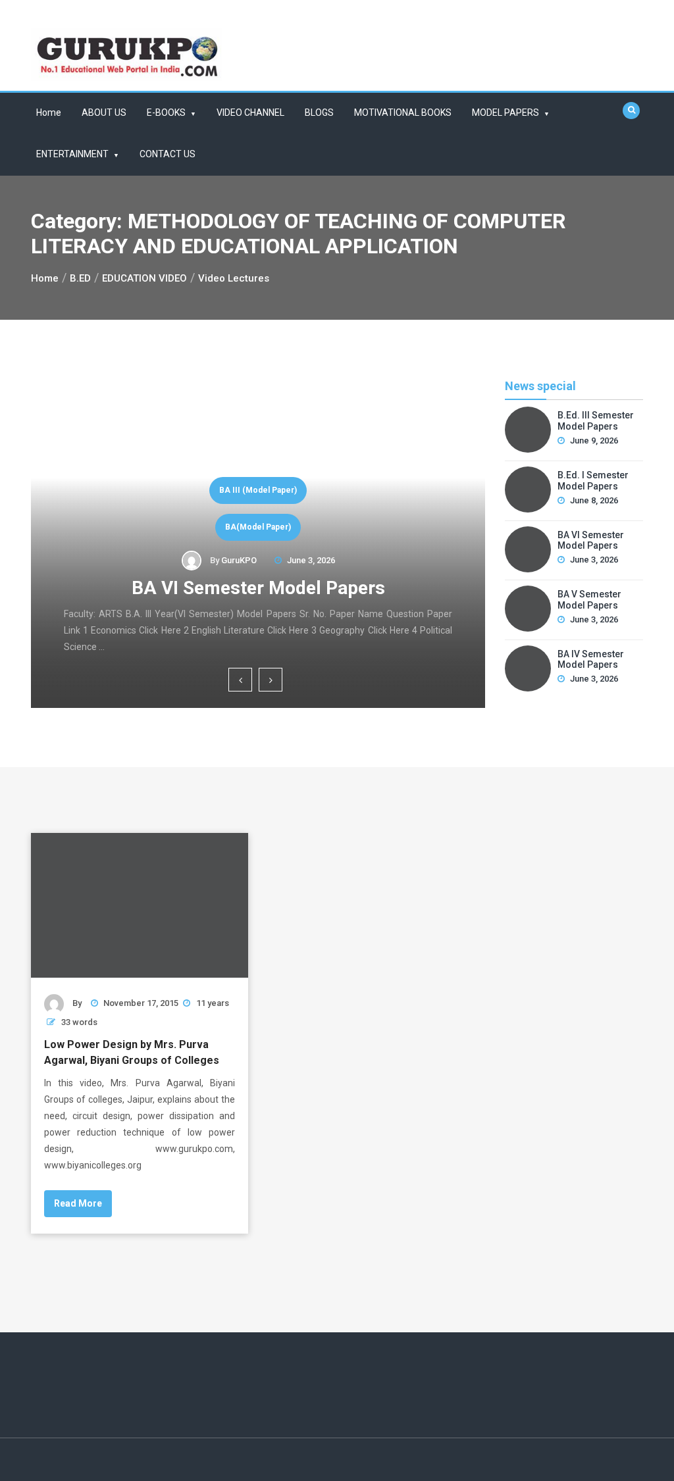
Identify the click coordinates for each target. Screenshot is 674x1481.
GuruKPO (239, 560)
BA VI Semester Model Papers (258, 588)
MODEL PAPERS (505, 112)
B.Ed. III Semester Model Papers (595, 421)
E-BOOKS (166, 112)
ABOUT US (104, 112)
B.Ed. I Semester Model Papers (593, 480)
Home (48, 112)
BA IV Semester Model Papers (590, 659)
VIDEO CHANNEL (250, 112)
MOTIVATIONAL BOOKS (403, 112)
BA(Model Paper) (258, 527)
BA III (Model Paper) (258, 490)
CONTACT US (167, 154)
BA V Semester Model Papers (589, 600)
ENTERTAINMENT (72, 154)
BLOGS (319, 112)
